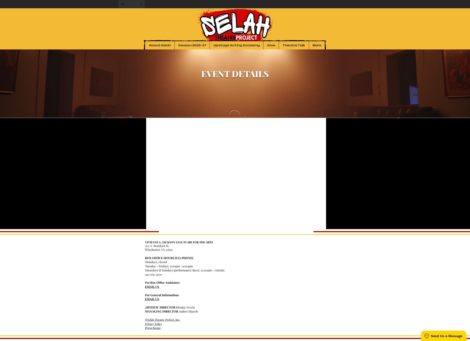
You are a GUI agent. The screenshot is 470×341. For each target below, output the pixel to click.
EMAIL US (152, 287)
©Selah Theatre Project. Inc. (162, 320)
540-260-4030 (153, 274)
